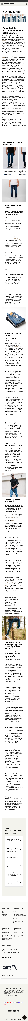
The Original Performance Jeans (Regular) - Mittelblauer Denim (10, 171)
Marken (4, 917)
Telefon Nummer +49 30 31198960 (10, 952)
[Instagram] (8, 957)
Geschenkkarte (6, 939)
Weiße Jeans (8, 293)
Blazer (17, 545)
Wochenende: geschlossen (8, 950)
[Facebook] (6, 957)
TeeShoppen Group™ (17, 1019)
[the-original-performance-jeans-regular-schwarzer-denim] (5, 174)
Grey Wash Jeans (9, 256)
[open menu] (2, 4)
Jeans (18, 88)
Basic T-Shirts (5, 932)
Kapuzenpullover (9, 582)
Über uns (17, 1)
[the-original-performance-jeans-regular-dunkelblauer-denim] (6, 174)
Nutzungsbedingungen (18, 914)
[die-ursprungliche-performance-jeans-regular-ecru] (8, 174)
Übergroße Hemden (19, 932)
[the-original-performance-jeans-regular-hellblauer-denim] (10, 174)
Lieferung (4, 914)
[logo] (9, 3)
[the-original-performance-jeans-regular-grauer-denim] (9, 174)
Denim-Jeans (5, 40)
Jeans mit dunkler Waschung (12, 239)
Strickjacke (14, 520)
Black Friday (16, 922)
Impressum (15, 912)
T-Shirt (16, 519)
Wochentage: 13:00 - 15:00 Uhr (9, 949)
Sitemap (15, 917)
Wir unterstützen (16, 918)
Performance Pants (6, 936)
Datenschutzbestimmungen (19, 915)
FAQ (3, 911)
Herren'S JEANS (10, 814)
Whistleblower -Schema (18, 919)
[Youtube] (3, 957)
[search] (21, 4)
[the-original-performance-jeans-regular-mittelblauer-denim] (4, 174)
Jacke (16, 563)
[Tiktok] (11, 957)
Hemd (13, 543)
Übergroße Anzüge (18, 936)
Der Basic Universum (18, 921)
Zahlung (4, 915)
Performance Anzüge (7, 938)
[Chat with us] (24, 1017)
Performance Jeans (7, 935)
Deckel (7, 585)
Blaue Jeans (8, 220)
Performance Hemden (7, 933)
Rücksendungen (6, 912)
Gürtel (6, 548)
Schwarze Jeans (9, 273)
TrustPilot (14, 1008)
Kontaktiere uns (6, 948)
